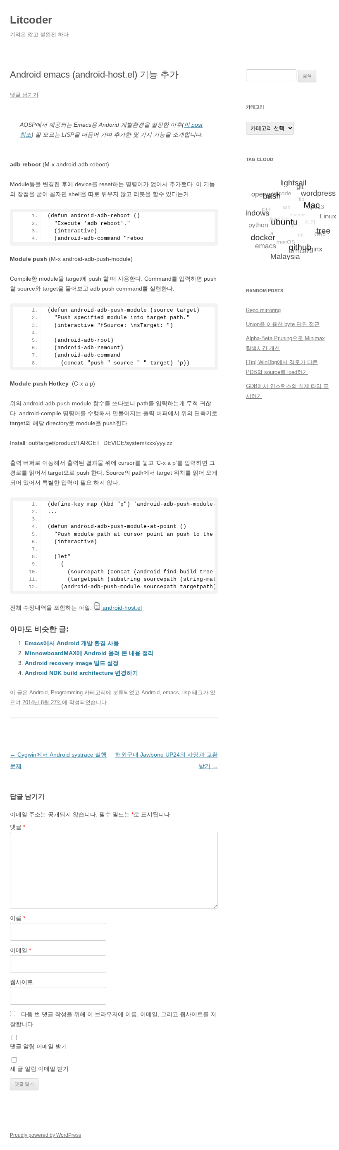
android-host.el (121, 607)
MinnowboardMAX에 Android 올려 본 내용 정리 (89, 653)
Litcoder (31, 20)
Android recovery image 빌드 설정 (72, 663)
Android (38, 692)
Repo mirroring (263, 310)
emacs (171, 692)
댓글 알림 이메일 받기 (38, 1046)
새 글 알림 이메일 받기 (39, 1068)
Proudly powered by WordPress (45, 1135)
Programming (67, 692)
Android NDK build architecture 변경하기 (81, 673)
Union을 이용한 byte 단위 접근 (283, 324)
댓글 (17, 826)
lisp (186, 692)
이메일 (20, 950)
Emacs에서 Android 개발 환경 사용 (72, 643)
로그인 (254, 445)
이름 (17, 918)
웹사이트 (21, 982)
